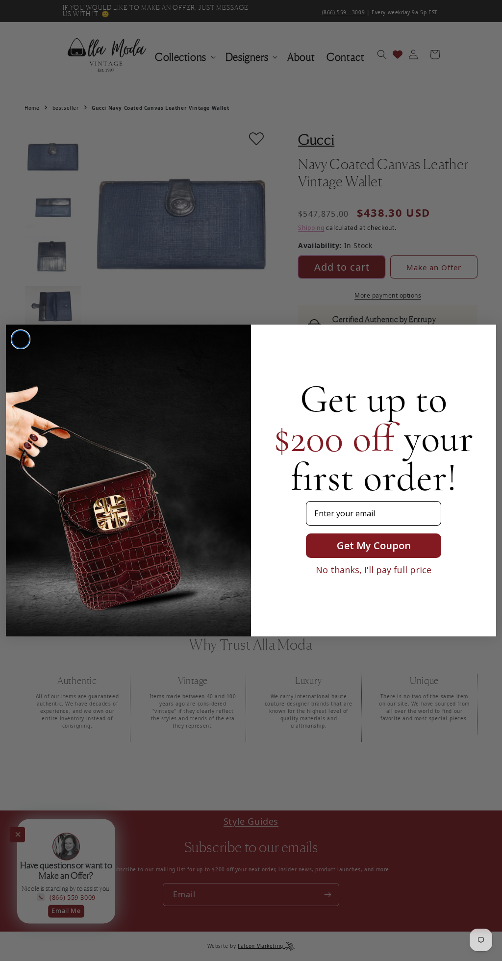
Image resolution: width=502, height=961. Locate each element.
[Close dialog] (20, 339)
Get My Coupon (374, 545)
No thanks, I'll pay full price (373, 570)
